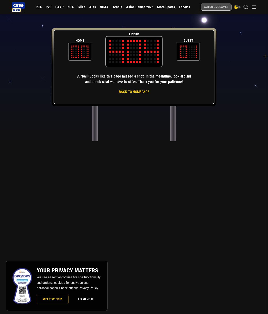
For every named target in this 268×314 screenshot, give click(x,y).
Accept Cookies (52, 299)
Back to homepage (134, 92)
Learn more (85, 299)
